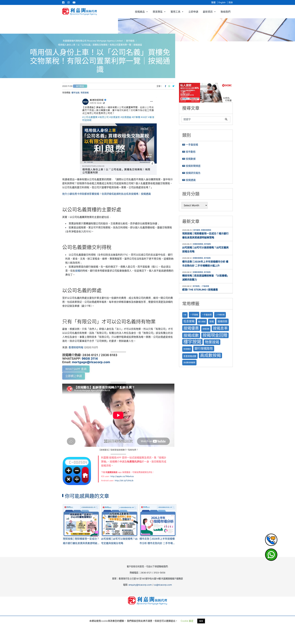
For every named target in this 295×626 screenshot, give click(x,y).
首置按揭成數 (189, 356)
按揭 (77, 270)
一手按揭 (194, 314)
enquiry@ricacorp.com (140, 584)
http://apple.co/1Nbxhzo (122, 476)
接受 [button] (201, 621)
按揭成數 (191, 335)
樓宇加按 (75, 92)
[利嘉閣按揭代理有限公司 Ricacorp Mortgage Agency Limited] (79, 11)
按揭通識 (191, 180)
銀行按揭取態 (204, 348)
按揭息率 (220, 328)
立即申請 (193, 11)
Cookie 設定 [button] (187, 620)
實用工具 (175, 11)
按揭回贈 (206, 329)
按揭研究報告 (193, 172)
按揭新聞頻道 (193, 165)
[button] (206, 93)
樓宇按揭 (192, 341)
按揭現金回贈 (215, 335)
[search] (202, 119)
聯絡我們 (225, 11)
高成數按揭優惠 (189, 362)
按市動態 (80, 86)
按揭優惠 (191, 328)
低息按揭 (189, 321)
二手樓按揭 (220, 315)
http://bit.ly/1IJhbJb (124, 480)
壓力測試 (202, 321)
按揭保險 (222, 321)
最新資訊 (208, 11)
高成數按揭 (210, 355)
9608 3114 (90, 358)
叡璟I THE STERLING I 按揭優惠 (200, 289)
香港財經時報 (76, 347)
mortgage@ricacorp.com (91, 362)
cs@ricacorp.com (163, 584)
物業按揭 (85, 92)
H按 (184, 315)
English (222, 2)
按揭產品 (140, 11)
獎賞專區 (158, 11)
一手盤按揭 (192, 144)
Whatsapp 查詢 (76, 369)
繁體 (213, 2)
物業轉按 (187, 349)
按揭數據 (191, 158)
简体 (230, 2)
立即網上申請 (73, 376)
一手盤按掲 (207, 315)
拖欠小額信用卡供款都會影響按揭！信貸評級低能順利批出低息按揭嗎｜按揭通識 (106, 193)
